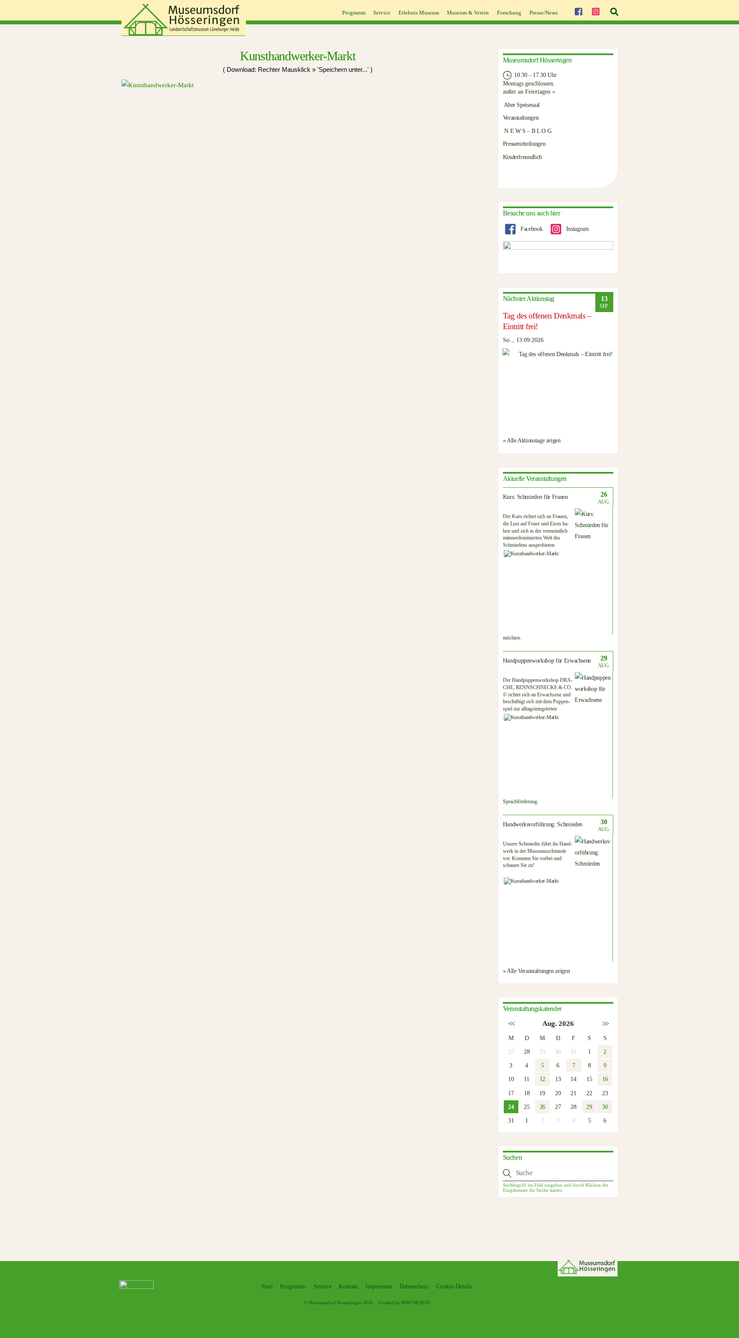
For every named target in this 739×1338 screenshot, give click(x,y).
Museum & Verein (468, 12)
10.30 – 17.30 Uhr (535, 74)
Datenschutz (414, 1286)
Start (267, 1286)
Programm (354, 12)
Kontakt (348, 1286)
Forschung (509, 12)
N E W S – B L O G (527, 130)
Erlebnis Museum (419, 12)
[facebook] (578, 10)
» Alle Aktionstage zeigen (532, 440)
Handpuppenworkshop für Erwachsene (547, 660)
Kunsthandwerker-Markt (297, 56)
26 (542, 1106)
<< (511, 1024)
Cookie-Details (454, 1286)
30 (605, 1106)
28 (526, 1051)
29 (589, 1106)
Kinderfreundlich (522, 156)
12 (542, 1079)
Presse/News (543, 12)
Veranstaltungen (521, 117)
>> (605, 1024)
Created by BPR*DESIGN (404, 1302)
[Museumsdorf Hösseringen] (183, 32)
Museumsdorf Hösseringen (334, 1302)
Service (381, 12)
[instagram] (595, 10)
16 (605, 1079)
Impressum (379, 1286)
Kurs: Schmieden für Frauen (535, 497)
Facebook (530, 228)
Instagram (576, 228)
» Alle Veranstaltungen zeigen (536, 970)
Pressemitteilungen (524, 143)
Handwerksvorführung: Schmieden (543, 824)
